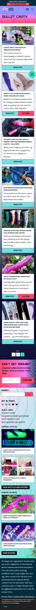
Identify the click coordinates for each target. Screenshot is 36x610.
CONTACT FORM (8, 413)
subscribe (27, 380)
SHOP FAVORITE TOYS (10, 419)
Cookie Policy (19, 597)
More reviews (9, 553)
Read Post (18, 67)
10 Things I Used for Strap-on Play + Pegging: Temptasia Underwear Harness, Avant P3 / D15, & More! (18, 142)
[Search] (29, 394)
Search (5, 390)
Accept (5, 606)
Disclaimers (29, 597)
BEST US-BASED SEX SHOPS (13, 422)
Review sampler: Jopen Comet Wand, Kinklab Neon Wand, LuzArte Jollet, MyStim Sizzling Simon (16, 325)
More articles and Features (15, 487)
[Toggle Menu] (27, 9)
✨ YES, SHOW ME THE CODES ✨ (18, 4)
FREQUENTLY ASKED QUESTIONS (15, 416)
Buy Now (26, 113)
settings (17, 603)
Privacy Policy (7, 597)
